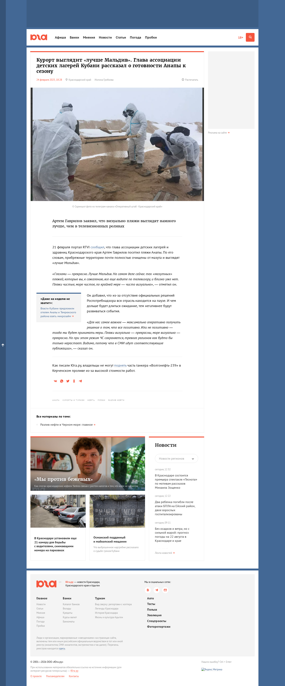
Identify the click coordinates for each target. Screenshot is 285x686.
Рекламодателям (55, 676)
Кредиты (68, 612)
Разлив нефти (116, 400)
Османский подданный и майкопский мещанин (110, 539)
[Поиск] (250, 37)
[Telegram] (156, 590)
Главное (41, 598)
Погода (135, 37)
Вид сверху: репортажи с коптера (113, 604)
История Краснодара (106, 612)
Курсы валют (70, 617)
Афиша (60, 37)
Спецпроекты (156, 621)
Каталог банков (71, 604)
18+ (240, 37)
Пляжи (101, 400)
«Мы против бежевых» (63, 479)
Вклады (67, 608)
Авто (150, 598)
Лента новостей (163, 553)
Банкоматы (69, 621)
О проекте (36, 676)
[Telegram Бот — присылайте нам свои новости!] (165, 590)
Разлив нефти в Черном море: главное (66, 424)
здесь (62, 648)
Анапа (56, 400)
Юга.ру (69, 582)
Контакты (74, 676)
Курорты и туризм (74, 400)
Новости (105, 37)
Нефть (91, 400)
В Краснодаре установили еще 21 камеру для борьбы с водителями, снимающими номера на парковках (55, 544)
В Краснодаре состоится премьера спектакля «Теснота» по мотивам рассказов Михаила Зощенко (176, 481)
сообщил (97, 247)
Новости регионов (171, 458)
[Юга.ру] (38, 37)
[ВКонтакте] (147, 590)
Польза (152, 609)
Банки (74, 37)
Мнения (89, 37)
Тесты (151, 604)
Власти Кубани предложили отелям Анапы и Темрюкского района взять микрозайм (58, 312)
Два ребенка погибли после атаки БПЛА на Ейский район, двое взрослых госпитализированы (175, 508)
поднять (120, 365)
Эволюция (154, 615)
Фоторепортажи (158, 626)
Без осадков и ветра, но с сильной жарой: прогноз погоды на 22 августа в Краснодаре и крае (172, 535)
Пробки (151, 37)
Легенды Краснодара (106, 608)
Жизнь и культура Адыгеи (109, 617)
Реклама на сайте (217, 132)
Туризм (100, 598)
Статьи (121, 37)
